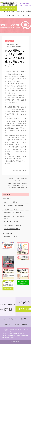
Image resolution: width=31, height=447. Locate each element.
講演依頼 (13, 13)
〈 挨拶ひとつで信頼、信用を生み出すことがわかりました (17, 179)
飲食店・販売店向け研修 (12, 229)
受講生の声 (7, 198)
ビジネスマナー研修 (10, 202)
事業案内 (28, 13)
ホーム (2, 11)
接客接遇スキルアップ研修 (13, 212)
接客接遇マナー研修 (10, 237)
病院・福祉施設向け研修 (13, 46)
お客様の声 (18, 13)
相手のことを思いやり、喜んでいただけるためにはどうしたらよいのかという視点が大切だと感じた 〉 (17, 186)
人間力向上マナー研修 (11, 209)
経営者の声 (7, 233)
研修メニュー (8, 13)
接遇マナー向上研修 (12, 44)
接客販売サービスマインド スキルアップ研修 (15, 217)
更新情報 (23, 13)
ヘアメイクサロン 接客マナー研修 (15, 205)
